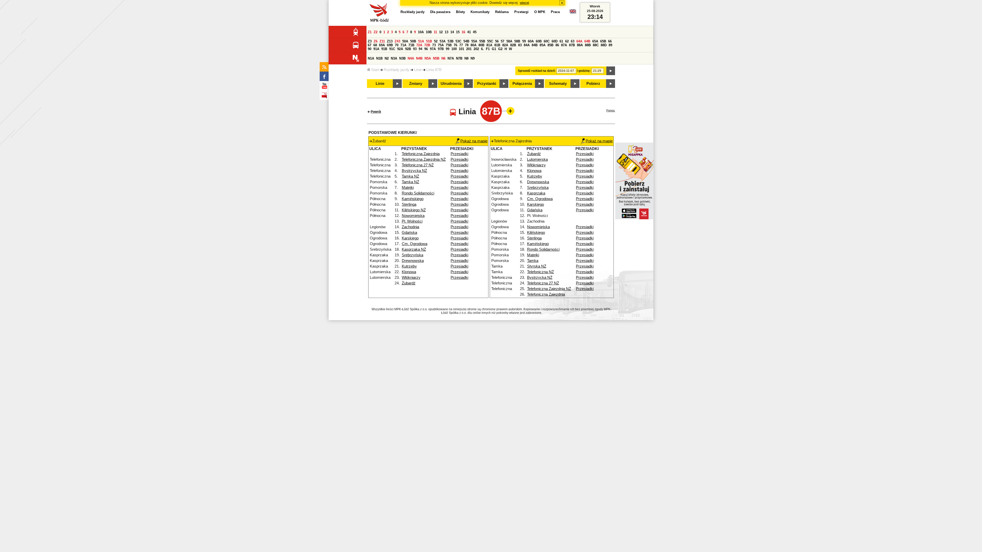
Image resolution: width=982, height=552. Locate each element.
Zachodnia (410, 227)
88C (596, 45)
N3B (402, 58)
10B (429, 32)
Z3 (370, 41)
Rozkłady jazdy (396, 70)
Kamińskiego (412, 199)
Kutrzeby (409, 266)
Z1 (370, 32)
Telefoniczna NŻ (540, 272)
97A (433, 49)
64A (579, 41)
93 (415, 49)
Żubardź (409, 283)
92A (400, 49)
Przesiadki (459, 154)
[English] (573, 12)
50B (413, 41)
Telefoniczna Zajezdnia (421, 154)
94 (420, 49)
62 (567, 41)
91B (384, 49)
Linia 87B (434, 70)
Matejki (408, 188)
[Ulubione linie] (509, 111)
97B (441, 49)
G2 (500, 49)
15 (458, 32)
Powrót (376, 111)
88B (588, 45)
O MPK (539, 12)
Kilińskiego (536, 233)
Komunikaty (480, 12)
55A (474, 41)
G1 (494, 49)
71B (411, 45)
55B (482, 41)
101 (461, 49)
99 (447, 49)
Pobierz (593, 84)
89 (610, 45)
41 (469, 32)
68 (375, 45)
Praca (555, 12)
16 (463, 32)
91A (376, 49)
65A (595, 41)
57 (502, 41)
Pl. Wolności (412, 221)
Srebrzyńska (412, 255)
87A (564, 45)
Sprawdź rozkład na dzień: (537, 71)
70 (396, 45)
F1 (488, 49)
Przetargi (521, 12)
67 (369, 45)
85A (542, 45)
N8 (466, 58)
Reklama (502, 12)
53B (450, 41)
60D (554, 41)
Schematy (558, 84)
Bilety (460, 12)
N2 (387, 58)
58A (509, 41)
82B (513, 45)
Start (375, 70)
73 (434, 45)
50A (405, 41)
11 (435, 32)
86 (557, 45)
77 (461, 45)
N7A (451, 58)
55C (490, 41)
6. (482, 49)
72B (427, 45)
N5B (436, 58)
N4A (411, 58)
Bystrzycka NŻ (414, 171)
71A (403, 45)
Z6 (375, 41)
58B (517, 41)
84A (527, 45)
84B (535, 45)
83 (520, 45)
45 (474, 32)
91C (392, 49)
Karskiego (410, 238)
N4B (419, 58)
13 (446, 32)
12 (441, 32)
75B (449, 45)
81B (497, 45)
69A (382, 45)
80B (481, 45)
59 (524, 41)
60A (531, 41)
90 (369, 49)
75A (441, 45)
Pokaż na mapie (473, 141)
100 (454, 49)
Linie (418, 70)
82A (505, 45)
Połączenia (522, 84)
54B (466, 41)
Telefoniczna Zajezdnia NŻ (424, 159)
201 (469, 49)
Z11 (382, 41)
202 (476, 49)
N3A (394, 58)
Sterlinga (409, 204)
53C (458, 41)
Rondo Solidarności (418, 193)
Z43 (397, 41)
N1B (379, 58)
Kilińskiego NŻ (414, 210)
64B (587, 41)
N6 (443, 58)
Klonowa (409, 272)
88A (580, 45)
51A (421, 41)
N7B (459, 58)
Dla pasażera (440, 12)
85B (550, 45)
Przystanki (486, 84)
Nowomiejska (413, 216)
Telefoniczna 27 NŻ (418, 165)
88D (604, 45)
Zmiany (415, 84)
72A (419, 45)
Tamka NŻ (410, 176)
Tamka (532, 261)
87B (572, 45)
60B (539, 41)
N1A (371, 58)
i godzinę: (584, 71)
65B (603, 41)
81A (489, 45)
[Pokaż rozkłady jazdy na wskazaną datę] (610, 70)
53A (442, 41)
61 (561, 41)
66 (610, 41)
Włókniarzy (411, 277)
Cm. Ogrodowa (414, 244)
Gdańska (409, 233)
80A (473, 45)
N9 (473, 58)
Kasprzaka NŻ (414, 249)
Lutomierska (537, 159)
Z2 (375, 32)
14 (452, 32)
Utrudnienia (451, 84)
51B (429, 41)
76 (455, 45)
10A (421, 32)
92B (408, 49)
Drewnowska (413, 261)
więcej (524, 3)
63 (572, 41)
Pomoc (610, 110)
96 (426, 49)
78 (466, 45)
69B (390, 45)
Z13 (390, 41)
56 (497, 41)
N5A (428, 58)
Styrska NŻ (536, 266)
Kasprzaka (536, 193)
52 (436, 41)
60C (547, 41)
